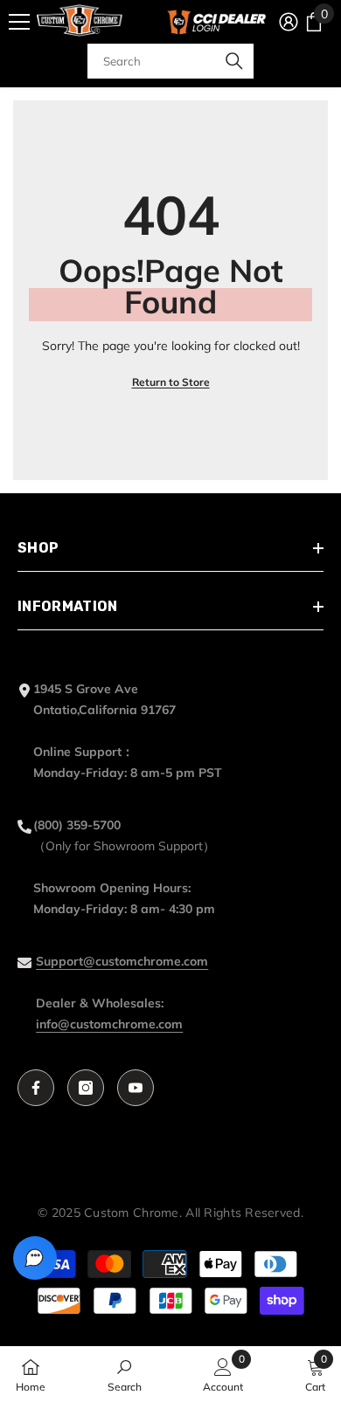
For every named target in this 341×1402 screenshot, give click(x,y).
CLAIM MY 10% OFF (171, 793)
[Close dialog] (316, 578)
